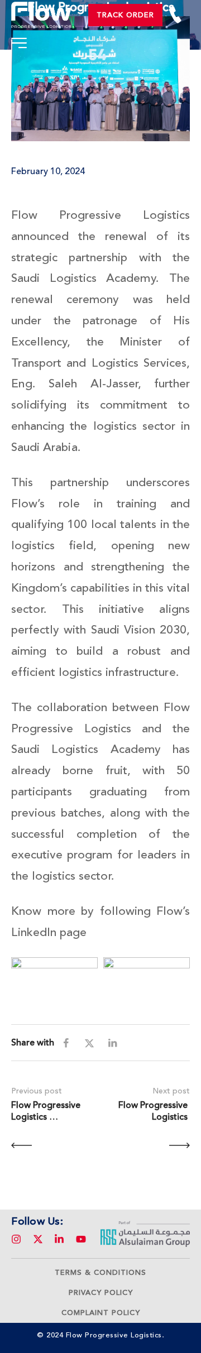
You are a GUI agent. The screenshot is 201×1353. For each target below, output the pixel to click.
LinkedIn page (49, 932)
